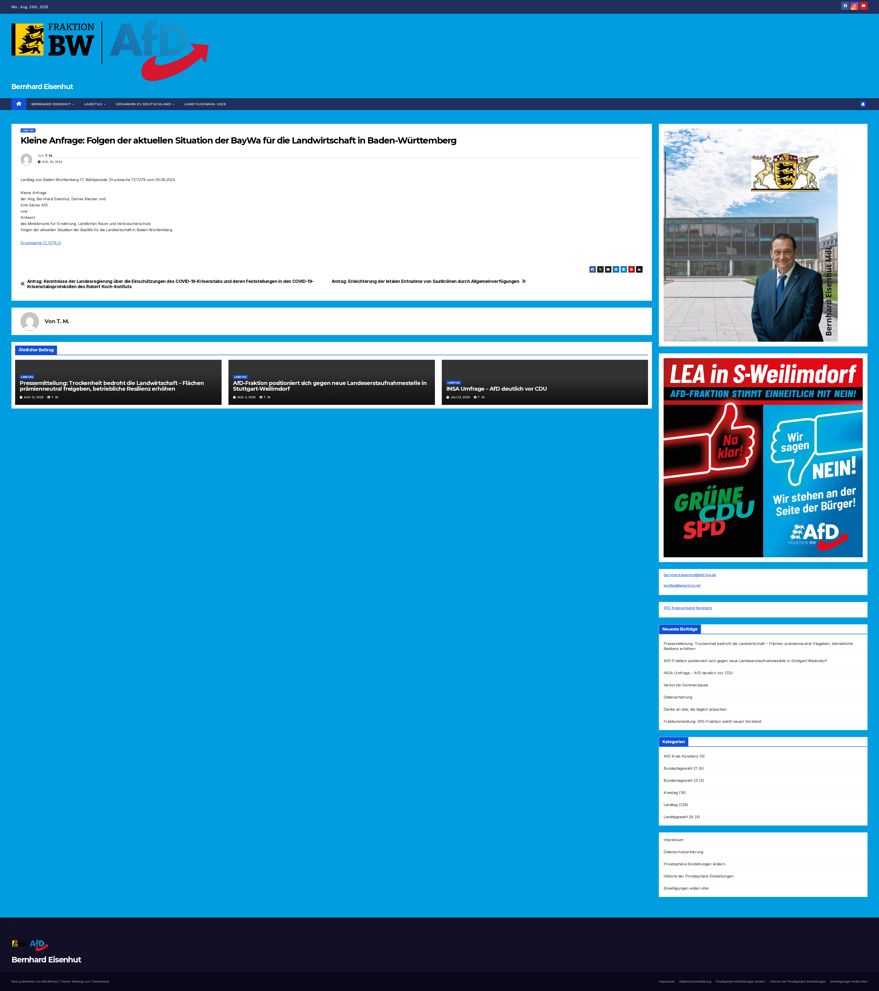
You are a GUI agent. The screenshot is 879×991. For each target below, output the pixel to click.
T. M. (49, 156)
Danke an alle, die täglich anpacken (695, 709)
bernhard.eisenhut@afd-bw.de (690, 575)
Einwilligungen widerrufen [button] (686, 888)
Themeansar (100, 981)
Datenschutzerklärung (683, 852)
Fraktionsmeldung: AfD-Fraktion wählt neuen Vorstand (712, 721)
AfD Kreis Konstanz (681, 756)
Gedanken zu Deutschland (144, 104)
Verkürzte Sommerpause (686, 685)
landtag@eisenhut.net (682, 585)
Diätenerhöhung (678, 697)
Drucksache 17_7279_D (41, 243)
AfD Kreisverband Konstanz (688, 608)
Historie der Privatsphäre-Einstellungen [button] (699, 876)
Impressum (674, 839)
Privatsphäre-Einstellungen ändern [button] (695, 864)
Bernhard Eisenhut (42, 86)
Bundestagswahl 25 (681, 780)
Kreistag (671, 792)
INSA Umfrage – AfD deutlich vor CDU (496, 388)
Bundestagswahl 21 (680, 768)
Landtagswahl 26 (679, 817)
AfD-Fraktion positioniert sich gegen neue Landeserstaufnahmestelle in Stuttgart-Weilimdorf (330, 386)
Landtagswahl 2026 (205, 104)
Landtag (93, 104)
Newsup (78, 981)
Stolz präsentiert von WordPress (34, 981)
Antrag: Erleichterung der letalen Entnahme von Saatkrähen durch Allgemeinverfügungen (425, 281)
